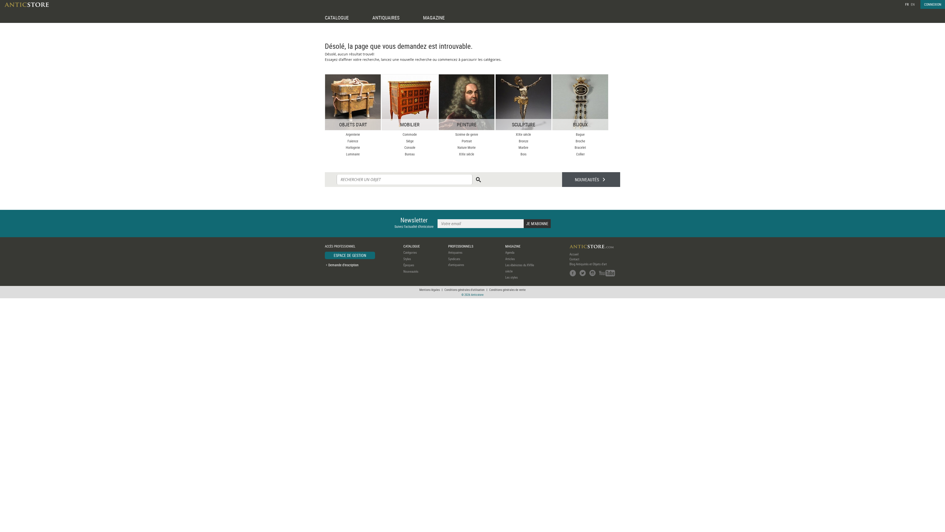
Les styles (511, 277)
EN (913, 4)
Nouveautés (410, 271)
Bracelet (580, 147)
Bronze (523, 141)
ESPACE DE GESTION (350, 255)
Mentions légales (429, 290)
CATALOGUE (337, 17)
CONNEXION (932, 4)
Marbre (523, 147)
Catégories (410, 252)
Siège (410, 141)
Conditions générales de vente (507, 290)
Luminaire (353, 154)
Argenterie (353, 134)
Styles (407, 259)
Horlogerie (353, 147)
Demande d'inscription (343, 265)
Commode (410, 134)
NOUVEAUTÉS (587, 180)
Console (409, 147)
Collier (580, 154)
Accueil (574, 254)
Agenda (509, 252)
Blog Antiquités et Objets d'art (588, 264)
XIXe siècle (466, 154)
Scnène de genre (466, 134)
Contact (574, 259)
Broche (580, 141)
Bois (523, 154)
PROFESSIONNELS (460, 246)
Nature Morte (466, 147)
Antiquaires (455, 252)
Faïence (352, 141)
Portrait (467, 141)
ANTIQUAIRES (385, 17)
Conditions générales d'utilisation (464, 290)
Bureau (410, 154)
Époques (408, 265)
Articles (510, 259)
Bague (580, 134)
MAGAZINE (434, 17)
